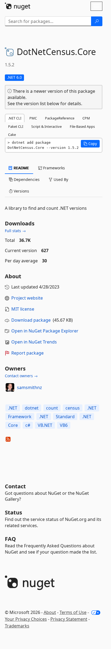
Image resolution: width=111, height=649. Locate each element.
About (50, 612)
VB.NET (45, 425)
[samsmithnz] (10, 387)
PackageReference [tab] (59, 118)
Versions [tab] (21, 191)
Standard (65, 417)
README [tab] (21, 167)
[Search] (96, 21)
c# (27, 425)
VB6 (64, 425)
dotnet (32, 408)
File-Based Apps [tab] (82, 126)
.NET (12, 408)
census (72, 408)
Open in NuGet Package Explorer (44, 331)
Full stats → (15, 230)
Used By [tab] (60, 179)
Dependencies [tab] (26, 179)
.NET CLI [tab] (14, 118)
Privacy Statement (68, 619)
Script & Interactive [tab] (46, 126)
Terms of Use (73, 612)
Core (13, 425)
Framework (20, 417)
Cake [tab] (12, 134)
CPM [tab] (86, 118)
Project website (27, 298)
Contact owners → (21, 375)
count (52, 408)
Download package (31, 320)
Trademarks (17, 626)
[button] (90, 143)
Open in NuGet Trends (34, 342)
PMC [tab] (33, 118)
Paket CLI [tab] (15, 126)
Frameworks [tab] (53, 167)
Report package (27, 353)
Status (13, 512)
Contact (15, 486)
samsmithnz (29, 387)
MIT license (22, 309)
